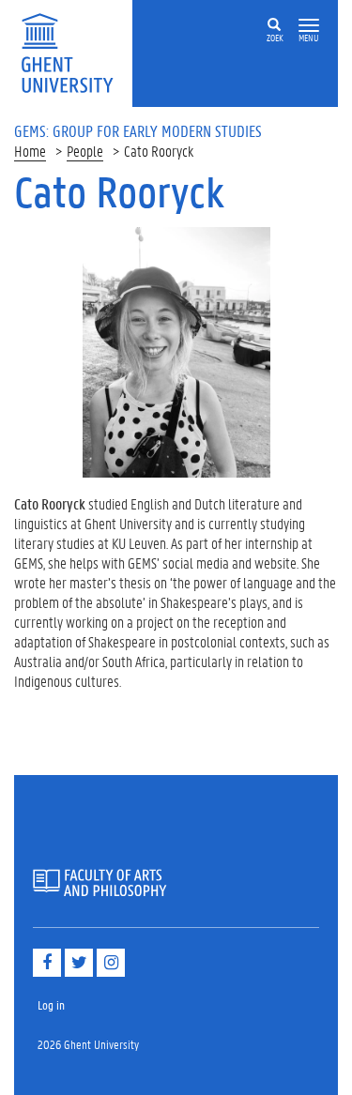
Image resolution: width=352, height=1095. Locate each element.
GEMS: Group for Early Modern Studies (138, 130)
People (85, 150)
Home (30, 150)
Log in (51, 1004)
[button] (309, 26)
